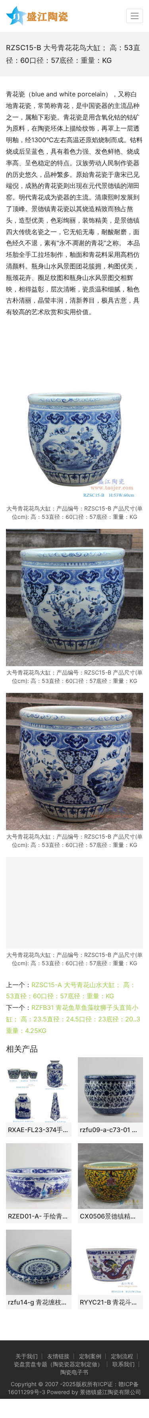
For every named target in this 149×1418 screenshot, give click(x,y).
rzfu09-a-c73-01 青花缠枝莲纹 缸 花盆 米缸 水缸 (110, 1130)
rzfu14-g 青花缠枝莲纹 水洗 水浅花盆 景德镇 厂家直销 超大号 (39, 1302)
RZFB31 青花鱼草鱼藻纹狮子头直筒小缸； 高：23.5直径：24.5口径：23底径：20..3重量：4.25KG (73, 1019)
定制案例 (90, 1356)
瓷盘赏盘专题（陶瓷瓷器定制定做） (58, 1364)
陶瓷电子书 (74, 1372)
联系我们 (123, 1364)
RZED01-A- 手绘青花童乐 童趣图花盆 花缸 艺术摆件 (39, 1216)
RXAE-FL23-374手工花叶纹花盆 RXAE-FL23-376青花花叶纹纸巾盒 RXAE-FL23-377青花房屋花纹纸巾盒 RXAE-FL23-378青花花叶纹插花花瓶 (39, 1130)
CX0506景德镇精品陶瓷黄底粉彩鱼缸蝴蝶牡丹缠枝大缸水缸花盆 (110, 1216)
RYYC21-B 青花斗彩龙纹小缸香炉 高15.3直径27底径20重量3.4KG (110, 1302)
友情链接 (58, 1356)
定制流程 (122, 1356)
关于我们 (26, 1356)
